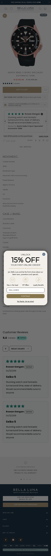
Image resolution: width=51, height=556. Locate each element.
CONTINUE (25, 296)
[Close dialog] (43, 254)
